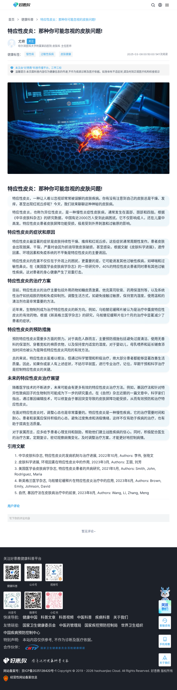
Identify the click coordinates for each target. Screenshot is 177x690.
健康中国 (30, 617)
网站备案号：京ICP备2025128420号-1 (30, 670)
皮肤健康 (66, 54)
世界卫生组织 (132, 625)
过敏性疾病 (47, 54)
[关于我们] (165, 660)
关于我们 (120, 617)
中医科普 (84, 617)
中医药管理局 (70, 625)
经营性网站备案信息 (23, 677)
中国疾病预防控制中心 (21, 633)
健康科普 (27, 19)
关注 (31, 41)
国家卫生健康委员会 (39, 625)
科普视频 (66, 617)
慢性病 (30, 54)
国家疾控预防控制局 (101, 625)
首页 (11, 19)
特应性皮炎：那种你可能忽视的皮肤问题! (68, 19)
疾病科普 (102, 617)
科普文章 (48, 617)
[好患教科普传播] (22, 4)
